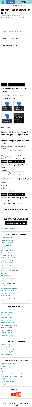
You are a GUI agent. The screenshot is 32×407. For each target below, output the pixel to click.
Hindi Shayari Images (7, 312)
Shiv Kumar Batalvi (6, 253)
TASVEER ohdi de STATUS (9, 288)
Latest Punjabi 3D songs (8, 381)
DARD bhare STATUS (7, 260)
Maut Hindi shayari (6, 327)
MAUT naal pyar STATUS (8, 275)
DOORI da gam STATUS (8, 268)
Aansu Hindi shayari (7, 335)
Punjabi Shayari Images (8, 240)
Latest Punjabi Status (7, 237)
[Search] (29, 213)
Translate (4, 85)
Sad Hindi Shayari (6, 320)
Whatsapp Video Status (8, 363)
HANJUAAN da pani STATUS (9, 270)
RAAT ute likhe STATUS (8, 283)
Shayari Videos (5, 371)
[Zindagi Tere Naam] (3, 2)
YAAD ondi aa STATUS (7, 290)
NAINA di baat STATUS (8, 278)
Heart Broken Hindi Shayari (9, 325)
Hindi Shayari (4, 15)
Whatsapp (17, 85)
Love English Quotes (7, 347)
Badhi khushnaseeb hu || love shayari (15, 179)
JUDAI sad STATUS (6, 273)
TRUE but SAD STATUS (8, 295)
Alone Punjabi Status (7, 250)
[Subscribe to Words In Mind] (13, 396)
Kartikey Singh (11, 17)
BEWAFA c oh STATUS (7, 255)
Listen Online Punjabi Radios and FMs (12, 374)
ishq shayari (8, 127)
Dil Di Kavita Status (7, 265)
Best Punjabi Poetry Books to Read (11, 376)
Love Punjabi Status (7, 248)
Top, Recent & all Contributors (10, 228)
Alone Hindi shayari (7, 330)
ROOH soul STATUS (7, 285)
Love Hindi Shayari (13, 15)
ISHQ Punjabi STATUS (7, 301)
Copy (23, 85)
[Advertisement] (16, 66)
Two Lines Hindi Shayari (8, 315)
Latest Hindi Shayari (7, 310)
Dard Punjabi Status (7, 245)
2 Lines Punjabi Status (7, 243)
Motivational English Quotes (9, 352)
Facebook (10, 85)
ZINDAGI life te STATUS (8, 293)
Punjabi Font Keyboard (7, 379)
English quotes (5, 344)
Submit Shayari (10, 2)
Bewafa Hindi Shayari (7, 322)
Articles (3, 366)
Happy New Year (6, 384)
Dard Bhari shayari (6, 332)
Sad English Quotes (7, 354)
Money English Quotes (7, 349)
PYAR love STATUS (6, 280)
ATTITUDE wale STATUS (8, 298)
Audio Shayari (5, 369)
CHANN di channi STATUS (9, 258)
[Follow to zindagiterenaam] (18, 396)
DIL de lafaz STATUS (7, 263)
